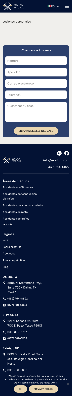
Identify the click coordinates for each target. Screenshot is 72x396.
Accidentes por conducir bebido (23, 205)
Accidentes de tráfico (16, 218)
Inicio (6, 240)
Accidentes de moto (15, 212)
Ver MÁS (7, 224)
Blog (5, 267)
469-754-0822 (58, 167)
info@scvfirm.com (56, 160)
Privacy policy (43, 388)
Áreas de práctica (14, 260)
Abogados (9, 253)
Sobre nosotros (12, 247)
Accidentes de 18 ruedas (18, 187)
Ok (20, 388)
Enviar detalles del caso (36, 130)
